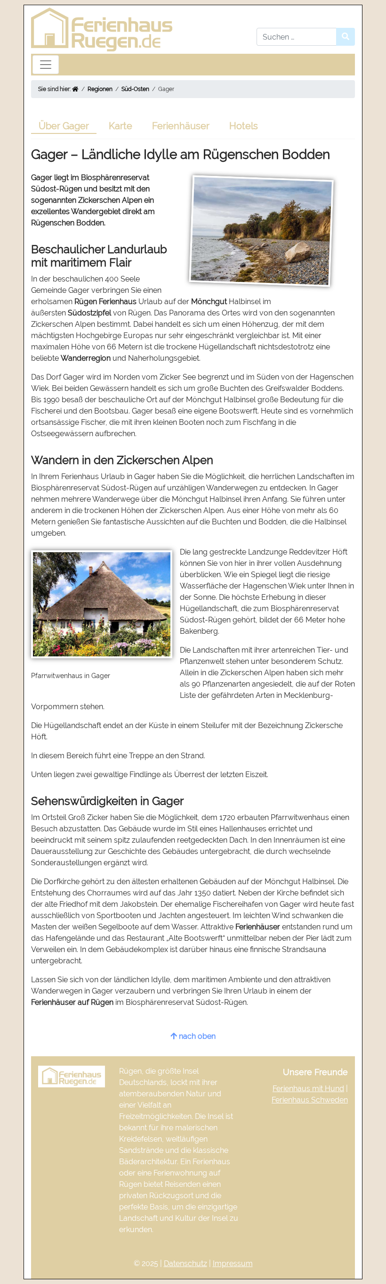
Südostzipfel (89, 312)
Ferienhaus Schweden (310, 1099)
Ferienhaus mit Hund (308, 1088)
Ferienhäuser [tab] (180, 126)
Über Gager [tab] (64, 126)
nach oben (196, 1036)
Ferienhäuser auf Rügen (72, 1002)
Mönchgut (209, 301)
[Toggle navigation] (45, 64)
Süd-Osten (135, 89)
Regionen (100, 89)
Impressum (233, 1263)
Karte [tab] (120, 126)
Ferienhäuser (257, 926)
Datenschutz (185, 1263)
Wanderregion (86, 358)
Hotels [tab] (243, 126)
